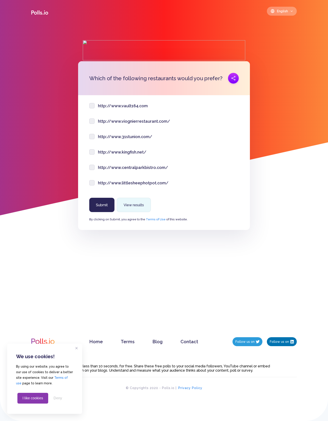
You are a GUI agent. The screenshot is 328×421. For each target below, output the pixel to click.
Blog (157, 341)
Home (96, 341)
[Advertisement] (164, 288)
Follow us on (245, 341)
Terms (128, 341)
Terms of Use (156, 219)
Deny (58, 398)
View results (134, 205)
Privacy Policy (190, 388)
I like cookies (33, 398)
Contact (189, 341)
